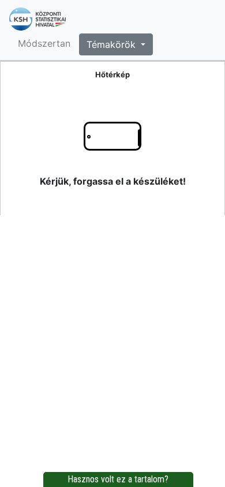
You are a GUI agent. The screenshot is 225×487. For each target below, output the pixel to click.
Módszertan (44, 43)
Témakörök (112, 44)
